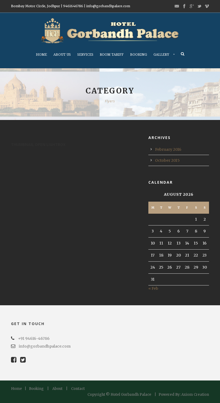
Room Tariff (112, 54)
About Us (62, 54)
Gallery (161, 54)
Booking (138, 54)
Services (85, 54)
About (57, 388)
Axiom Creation (195, 394)
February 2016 (168, 149)
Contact (78, 388)
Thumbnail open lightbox (38, 144)
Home (16, 388)
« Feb (153, 288)
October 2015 (167, 160)
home (41, 54)
